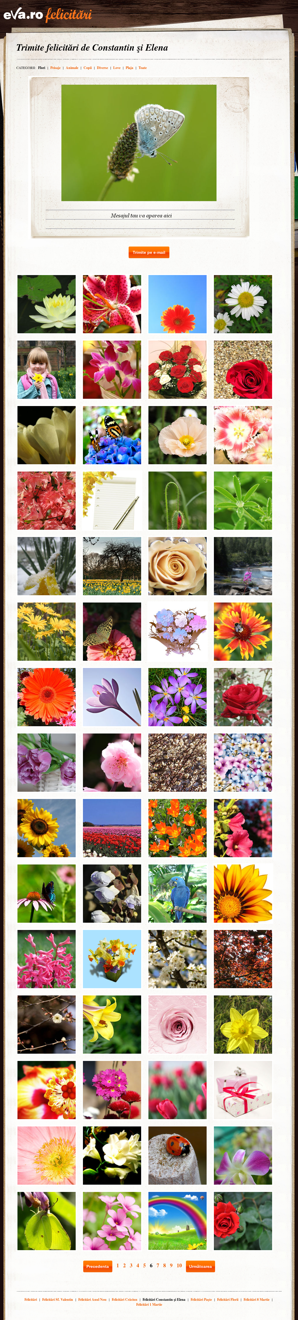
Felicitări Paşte (201, 1299)
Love (116, 67)
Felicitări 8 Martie (256, 1299)
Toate (143, 67)
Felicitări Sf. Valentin (57, 1299)
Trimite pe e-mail (149, 252)
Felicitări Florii (227, 1299)
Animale (72, 67)
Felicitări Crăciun (124, 1299)
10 (179, 1265)
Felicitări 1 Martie (149, 1304)
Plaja (129, 67)
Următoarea (200, 1266)
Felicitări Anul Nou (92, 1299)
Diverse (102, 67)
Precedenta (97, 1266)
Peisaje (55, 67)
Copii (88, 67)
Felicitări (30, 1299)
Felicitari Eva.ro (47, 15)
